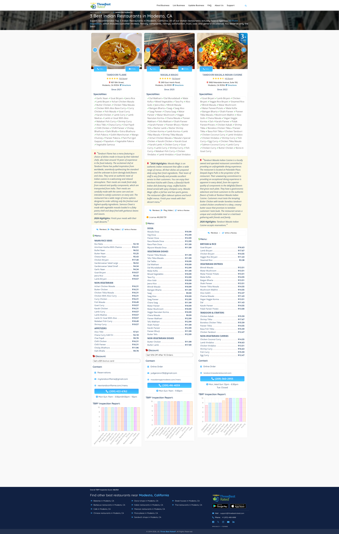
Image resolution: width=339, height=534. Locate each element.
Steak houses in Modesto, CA (187, 501)
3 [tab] (116, 62)
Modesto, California (154, 495)
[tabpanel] (116, 51)
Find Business (163, 5)
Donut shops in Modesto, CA (146, 501)
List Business (179, 5)
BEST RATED (95, 12)
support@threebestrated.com (232, 513)
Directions (126, 85)
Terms (225, 526)
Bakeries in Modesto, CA (103, 501)
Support (231, 5)
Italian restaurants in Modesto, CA (148, 505)
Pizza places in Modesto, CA (146, 513)
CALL (101, 69)
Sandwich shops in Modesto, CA (147, 517)
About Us (219, 5)
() (123, 78)
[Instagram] (223, 522)
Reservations (104, 372)
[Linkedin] (233, 522)
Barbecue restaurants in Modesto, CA (109, 505)
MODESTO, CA (107, 12)
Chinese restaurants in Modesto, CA (108, 513)
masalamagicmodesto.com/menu (166, 379)
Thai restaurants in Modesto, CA (188, 505)
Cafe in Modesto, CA (102, 509)
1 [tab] (164, 62)
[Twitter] (218, 522)
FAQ (209, 5)
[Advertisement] (169, 468)
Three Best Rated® (168, 531)
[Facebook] (213, 522)
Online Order (156, 366)
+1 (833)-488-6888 (229, 517)
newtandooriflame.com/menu (113, 385)
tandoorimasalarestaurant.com (217, 373)
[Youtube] (228, 522)
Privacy (216, 526)
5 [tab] (120, 62)
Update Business (196, 5)
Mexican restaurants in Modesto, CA (149, 509)
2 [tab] (114, 62)
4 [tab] (118, 62)
